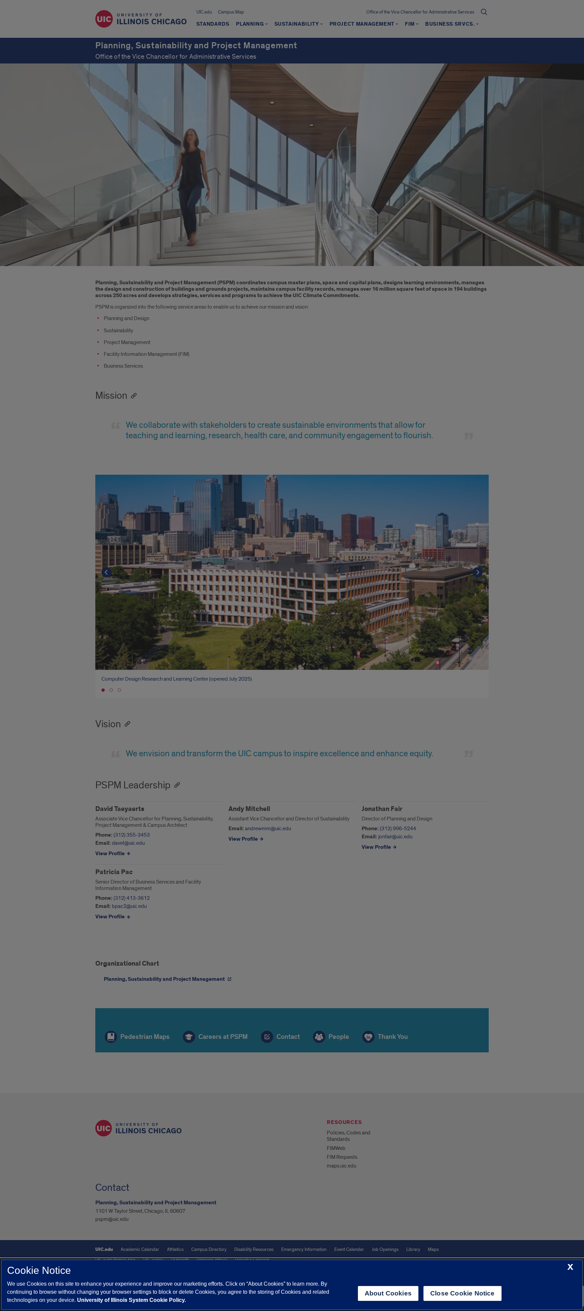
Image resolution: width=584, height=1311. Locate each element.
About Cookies (388, 1293)
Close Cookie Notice (462, 1293)
